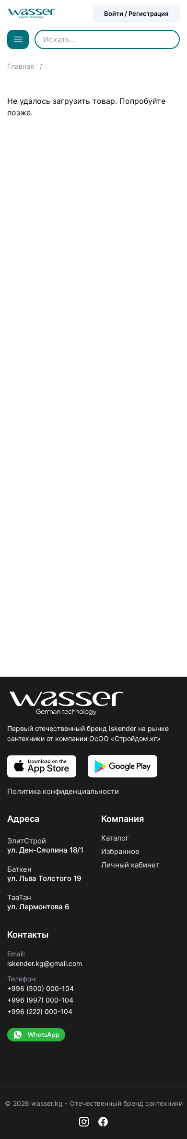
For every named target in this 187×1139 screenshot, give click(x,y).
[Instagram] (84, 1121)
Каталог (115, 838)
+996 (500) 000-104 (40, 988)
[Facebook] (103, 1121)
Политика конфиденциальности (63, 791)
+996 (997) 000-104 (40, 1000)
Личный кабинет (130, 864)
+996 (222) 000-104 (39, 1011)
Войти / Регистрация (136, 13)
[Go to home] (31, 14)
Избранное (120, 851)
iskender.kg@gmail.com (44, 963)
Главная (21, 66)
